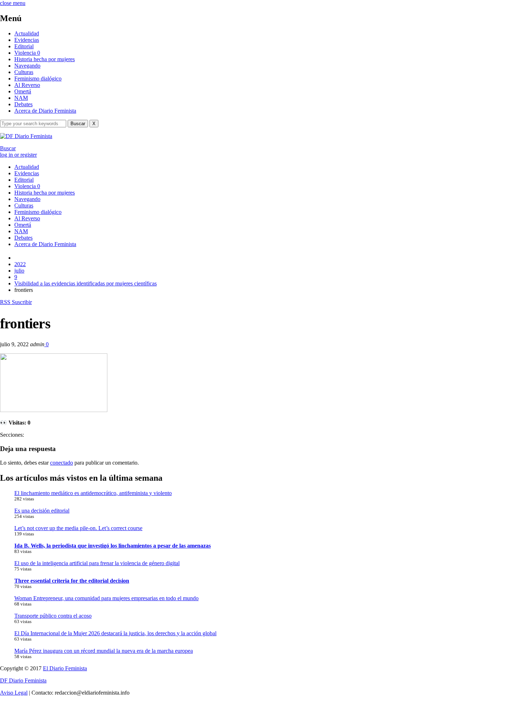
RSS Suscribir (16, 302)
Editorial (24, 46)
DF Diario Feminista (23, 680)
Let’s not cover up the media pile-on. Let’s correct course (78, 528)
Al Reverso (27, 85)
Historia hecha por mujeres (44, 59)
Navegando (27, 66)
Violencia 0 (27, 53)
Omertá (22, 91)
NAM (21, 98)
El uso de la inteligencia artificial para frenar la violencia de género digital (97, 563)
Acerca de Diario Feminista (45, 111)
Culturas (23, 72)
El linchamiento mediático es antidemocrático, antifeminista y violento (93, 493)
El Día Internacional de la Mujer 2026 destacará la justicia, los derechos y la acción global (115, 633)
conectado (61, 463)
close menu (12, 3)
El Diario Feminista (65, 668)
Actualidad (26, 33)
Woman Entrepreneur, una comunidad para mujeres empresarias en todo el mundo (106, 598)
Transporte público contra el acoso (53, 616)
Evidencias (26, 40)
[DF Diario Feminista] (26, 136)
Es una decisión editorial (41, 511)
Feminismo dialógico (38, 78)
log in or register (18, 155)
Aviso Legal (14, 693)
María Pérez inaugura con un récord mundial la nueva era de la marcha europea (103, 651)
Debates (23, 104)
